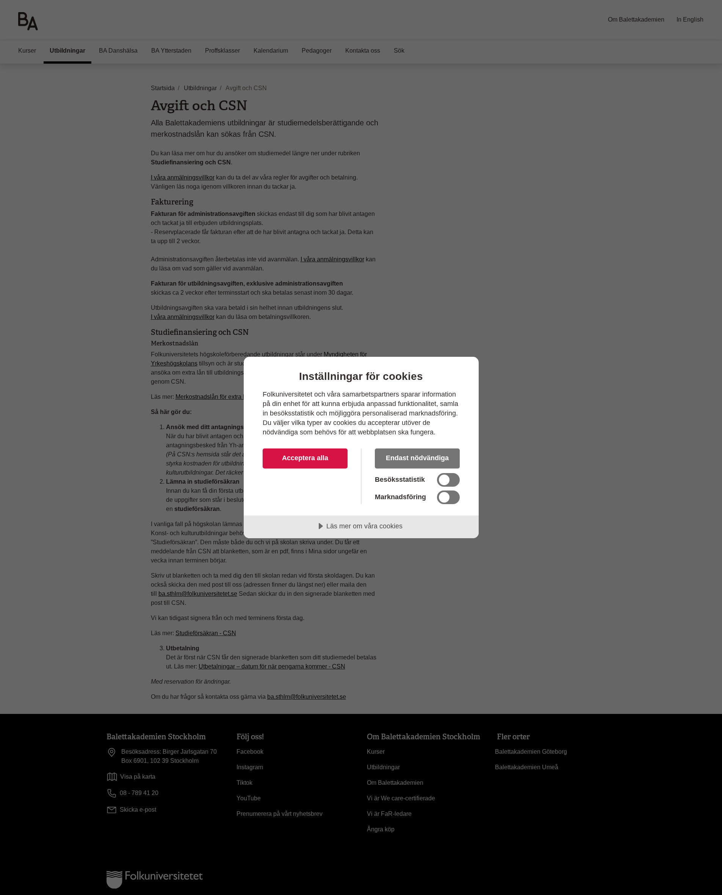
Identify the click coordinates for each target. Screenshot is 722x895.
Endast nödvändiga (417, 458)
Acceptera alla (305, 458)
